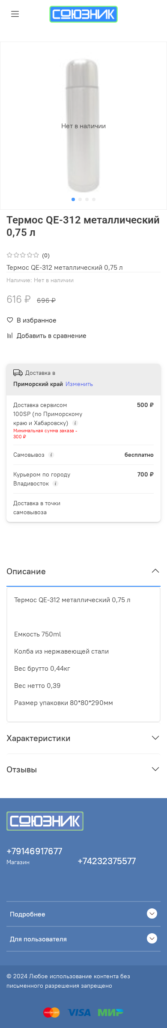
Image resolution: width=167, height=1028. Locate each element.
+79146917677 (34, 851)
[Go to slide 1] (73, 199)
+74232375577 (107, 861)
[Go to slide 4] (93, 199)
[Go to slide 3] (87, 199)
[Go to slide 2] (80, 199)
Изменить (79, 384)
